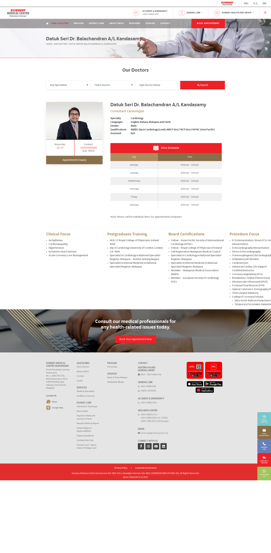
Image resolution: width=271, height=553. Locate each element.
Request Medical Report (88, 423)
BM (264, 3)
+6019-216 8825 (148, 391)
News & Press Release (117, 378)
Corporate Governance (146, 468)
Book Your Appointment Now (135, 339)
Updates (150, 23)
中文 (255, 3)
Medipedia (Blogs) (115, 382)
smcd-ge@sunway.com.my (154, 433)
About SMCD (116, 23)
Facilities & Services (86, 396)
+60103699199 (88, 148)
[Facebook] (141, 446)
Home (49, 44)
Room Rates (82, 411)
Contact (165, 23)
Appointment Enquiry (74, 160)
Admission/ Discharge (87, 407)
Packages (134, 23)
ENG (246, 3)
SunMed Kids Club (85, 440)
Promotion (112, 367)
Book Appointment (208, 23)
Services (79, 23)
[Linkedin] (163, 446)
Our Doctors (60, 44)
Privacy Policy (120, 468)
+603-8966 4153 (150, 14)
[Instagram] (148, 446)
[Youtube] (156, 446)
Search (204, 85)
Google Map (57, 408)
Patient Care (96, 23)
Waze (54, 402)
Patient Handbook (85, 436)
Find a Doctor (59, 23)
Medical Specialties (85, 391)
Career (80, 381)
